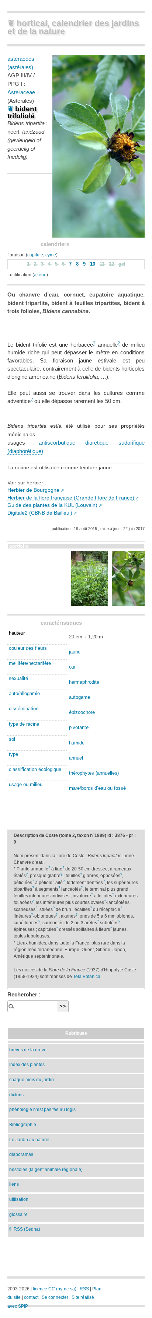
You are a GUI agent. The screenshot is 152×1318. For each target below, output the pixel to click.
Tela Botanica (86, 976)
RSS (84, 1288)
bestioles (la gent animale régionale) (46, 1169)
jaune (74, 652)
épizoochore (82, 712)
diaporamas (21, 1154)
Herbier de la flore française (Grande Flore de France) (70, 498)
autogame (79, 697)
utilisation (18, 1199)
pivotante (79, 727)
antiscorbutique (57, 443)
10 (93, 264)
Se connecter (55, 1297)
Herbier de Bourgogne (33, 490)
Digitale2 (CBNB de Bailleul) (39, 513)
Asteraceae (21, 92)
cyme (50, 254)
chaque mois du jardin (31, 1079)
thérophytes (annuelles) (94, 773)
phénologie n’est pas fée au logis (42, 1109)
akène (40, 274)
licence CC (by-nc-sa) (54, 1288)
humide (76, 743)
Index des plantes (27, 1064)
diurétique (96, 443)
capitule (35, 254)
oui (72, 667)
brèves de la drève (27, 1049)
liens (14, 1184)
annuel (76, 758)
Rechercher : (24, 994)
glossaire (18, 1214)
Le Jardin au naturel (29, 1139)
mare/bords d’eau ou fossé (97, 788)
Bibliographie (22, 1124)
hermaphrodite (84, 682)
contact (31, 1297)
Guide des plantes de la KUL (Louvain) (52, 505)
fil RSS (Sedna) (24, 1229)
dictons (16, 1094)
